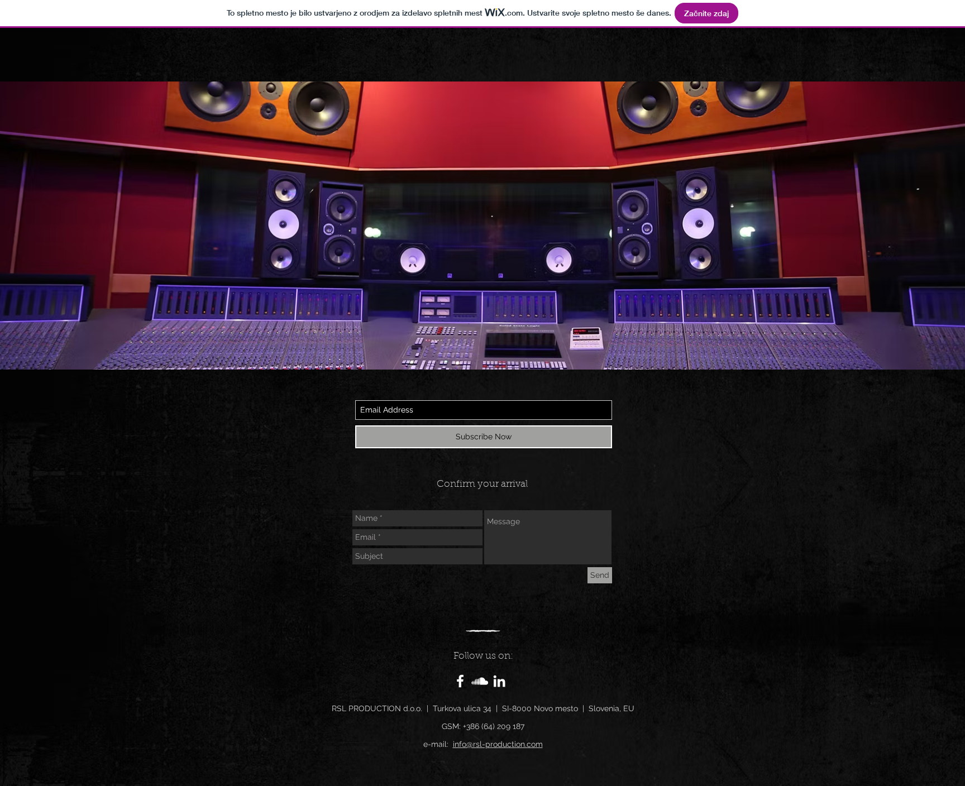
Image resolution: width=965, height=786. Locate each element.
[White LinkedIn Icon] (499, 681)
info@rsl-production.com (498, 744)
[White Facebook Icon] (460, 681)
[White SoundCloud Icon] (479, 681)
